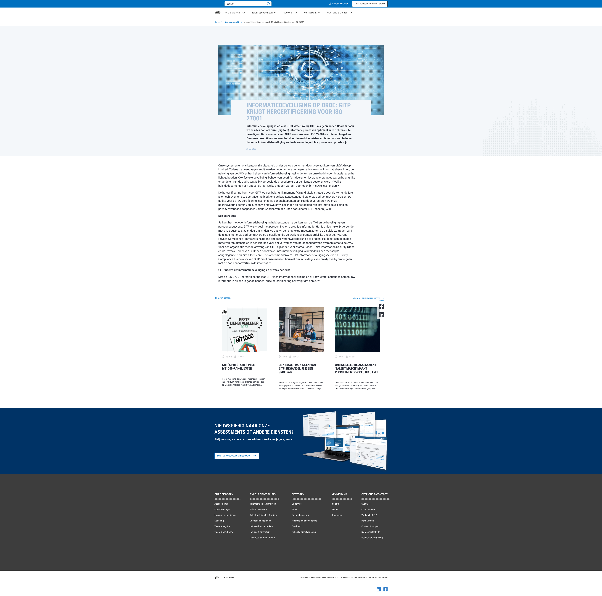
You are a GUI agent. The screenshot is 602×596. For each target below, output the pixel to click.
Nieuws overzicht (231, 22)
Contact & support (370, 526)
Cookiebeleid (344, 577)
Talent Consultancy (223, 532)
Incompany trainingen (224, 515)
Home (216, 22)
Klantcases (337, 515)
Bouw (294, 509)
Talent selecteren (258, 509)
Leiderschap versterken (261, 526)
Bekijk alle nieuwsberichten (366, 298)
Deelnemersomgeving (372, 537)
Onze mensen (368, 509)
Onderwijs (296, 504)
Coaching (219, 521)
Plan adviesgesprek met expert (370, 4)
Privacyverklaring (378, 577)
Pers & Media (367, 521)
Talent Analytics (222, 526)
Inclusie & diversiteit (259, 532)
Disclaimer (359, 577)
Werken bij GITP (369, 515)
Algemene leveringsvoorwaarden (317, 577)
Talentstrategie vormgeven (263, 504)
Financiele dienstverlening (304, 521)
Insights (335, 504)
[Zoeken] (268, 4)
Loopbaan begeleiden (260, 521)
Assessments (221, 504)
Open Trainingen (222, 509)
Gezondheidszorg (300, 515)
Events (335, 509)
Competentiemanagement (262, 537)
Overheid (296, 526)
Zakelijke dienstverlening (304, 532)
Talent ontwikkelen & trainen (263, 515)
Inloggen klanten (340, 4)
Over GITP (366, 504)
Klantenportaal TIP (370, 532)
